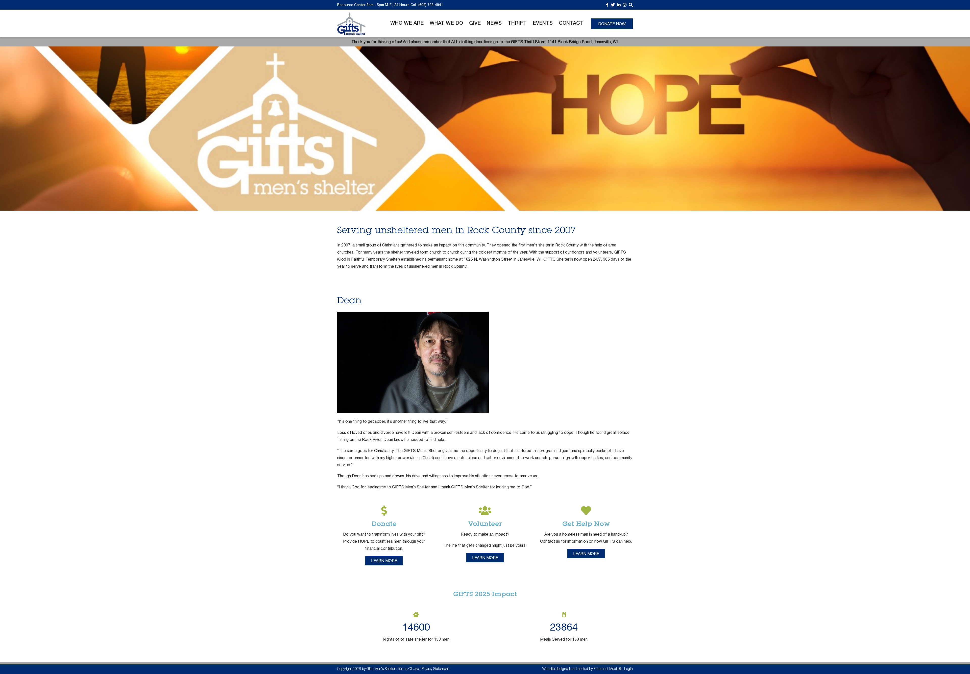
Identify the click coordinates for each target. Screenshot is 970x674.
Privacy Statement (435, 669)
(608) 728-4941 (430, 5)
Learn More (384, 560)
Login (628, 669)
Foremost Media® (607, 669)
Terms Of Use (408, 669)
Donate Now (612, 23)
